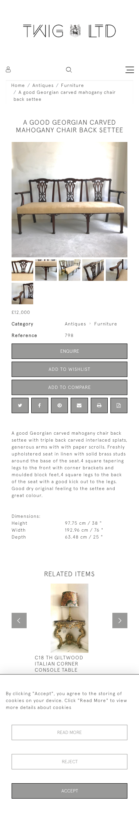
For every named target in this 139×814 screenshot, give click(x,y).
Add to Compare (69, 387)
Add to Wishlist (69, 369)
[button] (69, 69)
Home (18, 85)
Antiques (43, 85)
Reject (70, 761)
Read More (69, 732)
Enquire (69, 351)
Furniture (72, 85)
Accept (69, 791)
